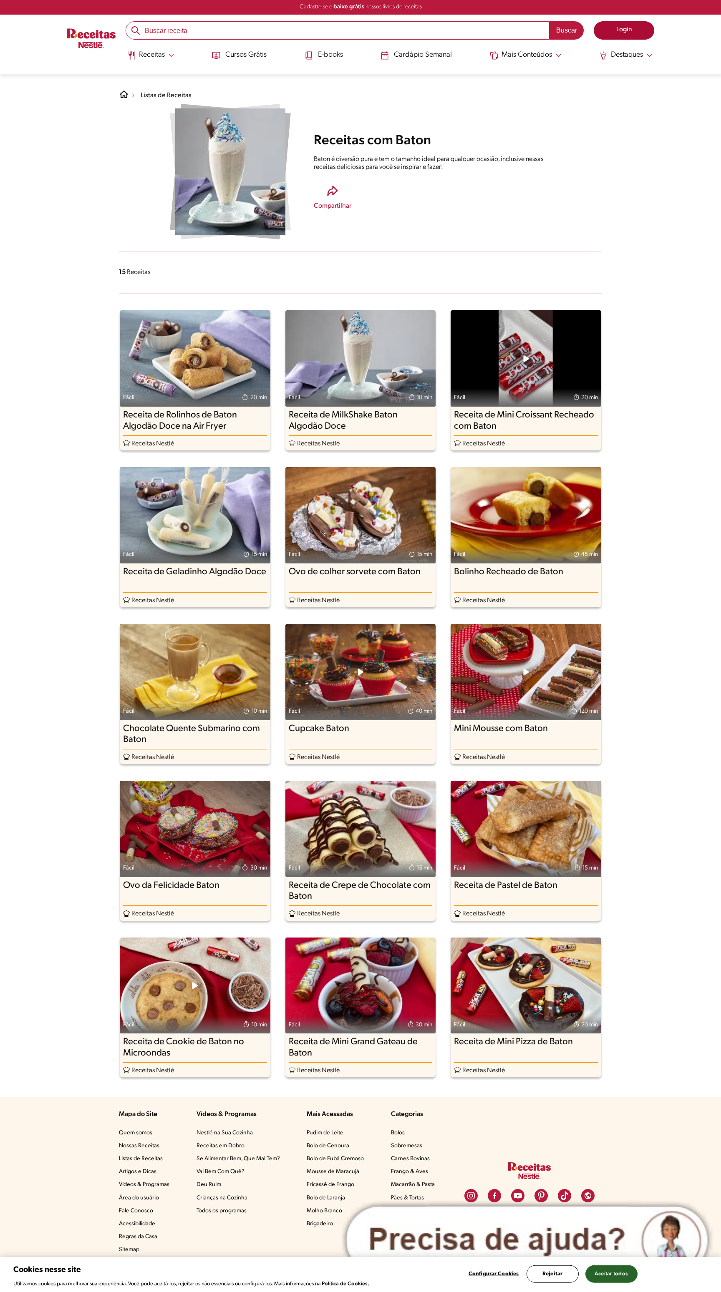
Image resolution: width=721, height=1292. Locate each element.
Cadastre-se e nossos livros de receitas (361, 7)
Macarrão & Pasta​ (413, 1184)
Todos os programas (222, 1211)
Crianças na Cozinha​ (222, 1198)
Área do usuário (139, 1198)
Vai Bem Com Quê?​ (221, 1172)
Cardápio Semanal (423, 55)
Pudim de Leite (325, 1133)
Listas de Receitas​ (141, 1159)
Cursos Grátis (246, 55)
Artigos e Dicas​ (137, 1172)
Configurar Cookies (494, 1273)
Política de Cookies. (345, 1283)
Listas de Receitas (166, 95)
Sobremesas (406, 1146)
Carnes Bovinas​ (410, 1159)
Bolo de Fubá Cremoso (335, 1159)
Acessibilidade (137, 1224)
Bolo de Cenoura (328, 1146)
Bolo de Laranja (326, 1198)
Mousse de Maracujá (333, 1172)
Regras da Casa (138, 1237)
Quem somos (135, 1133)
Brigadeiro (320, 1224)
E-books (330, 55)
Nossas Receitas (139, 1146)
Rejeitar (552, 1273)
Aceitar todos (611, 1273)
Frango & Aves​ (409, 1172)
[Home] (124, 97)
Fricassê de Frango (330, 1184)
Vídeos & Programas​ (144, 1184)
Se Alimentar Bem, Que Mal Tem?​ (238, 1159)
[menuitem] (151, 58)
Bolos (398, 1133)
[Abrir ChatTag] (527, 1239)
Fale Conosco (136, 1211)
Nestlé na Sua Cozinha (225, 1133)
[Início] (91, 39)
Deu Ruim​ (209, 1184)
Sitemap (129, 1250)
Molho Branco (324, 1211)
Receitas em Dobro (221, 1146)
